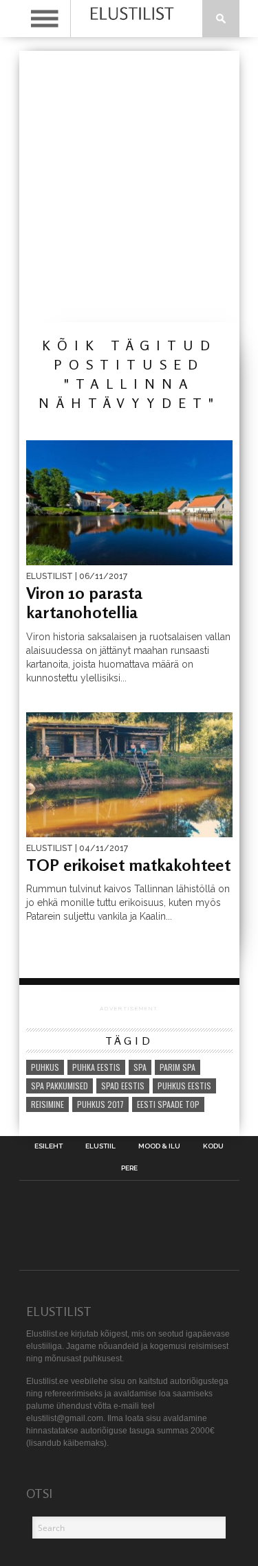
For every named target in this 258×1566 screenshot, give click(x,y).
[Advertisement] (129, 186)
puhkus (45, 1067)
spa (140, 1067)
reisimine (47, 1104)
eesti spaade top (168, 1104)
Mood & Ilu (159, 1146)
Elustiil (100, 1146)
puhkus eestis (184, 1085)
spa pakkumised (59, 1085)
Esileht (48, 1146)
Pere (129, 1168)
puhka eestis (96, 1067)
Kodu (213, 1146)
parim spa (177, 1067)
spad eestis (122, 1085)
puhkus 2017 (100, 1104)
